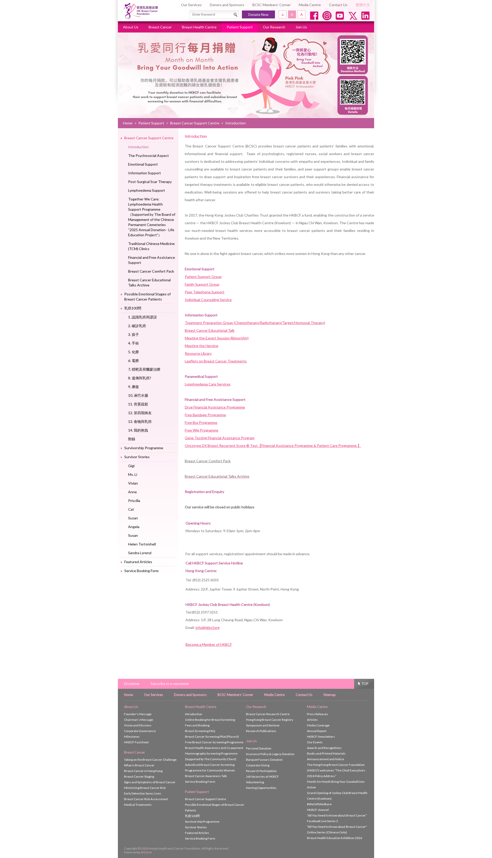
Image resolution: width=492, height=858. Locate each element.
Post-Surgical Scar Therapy (150, 181)
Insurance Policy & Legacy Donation (270, 754)
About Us (130, 27)
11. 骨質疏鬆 (138, 404)
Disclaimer (132, 684)
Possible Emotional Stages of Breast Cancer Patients (147, 296)
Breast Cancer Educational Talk (209, 330)
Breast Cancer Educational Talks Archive (149, 282)
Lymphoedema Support (146, 190)
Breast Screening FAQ (200, 731)
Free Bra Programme (201, 422)
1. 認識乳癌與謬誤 (142, 317)
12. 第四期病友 (140, 413)
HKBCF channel (318, 810)
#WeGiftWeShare (319, 804)
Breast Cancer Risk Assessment (146, 799)
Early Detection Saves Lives (142, 793)
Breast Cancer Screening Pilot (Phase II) (212, 736)
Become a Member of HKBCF (209, 644)
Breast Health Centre (199, 27)
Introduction (138, 147)
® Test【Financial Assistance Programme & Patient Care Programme (301, 445)
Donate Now (258, 14)
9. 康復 (133, 386)
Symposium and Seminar (263, 725)
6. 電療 (133, 360)
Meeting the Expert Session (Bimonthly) (217, 338)
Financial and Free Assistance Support (151, 260)
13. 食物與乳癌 (140, 421)
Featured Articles (138, 562)
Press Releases (317, 714)
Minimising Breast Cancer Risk (145, 788)
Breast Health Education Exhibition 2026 (334, 838)
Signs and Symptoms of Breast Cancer (150, 782)
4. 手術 (133, 343)
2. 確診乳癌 (137, 326)
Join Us (301, 27)
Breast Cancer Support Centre (194, 123)
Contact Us (338, 5)
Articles (312, 720)
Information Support (144, 173)
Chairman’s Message (138, 720)
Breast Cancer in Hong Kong (143, 771)
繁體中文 (363, 5)
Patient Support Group (203, 276)
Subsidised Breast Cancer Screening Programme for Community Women (210, 767)
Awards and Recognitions (324, 748)
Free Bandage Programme (205, 415)
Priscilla (134, 500)
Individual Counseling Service (208, 299)
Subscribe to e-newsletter (170, 684)
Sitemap (329, 695)
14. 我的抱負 (138, 430)
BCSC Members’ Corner (271, 5)
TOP (365, 684)
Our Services (191, 5)
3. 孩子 (133, 334)
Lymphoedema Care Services (208, 384)
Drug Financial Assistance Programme (215, 407)
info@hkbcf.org (208, 627)
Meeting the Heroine (201, 346)
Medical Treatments (138, 805)
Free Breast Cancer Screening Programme (214, 742)
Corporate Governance (140, 731)
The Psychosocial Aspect (148, 155)
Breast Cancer (160, 27)
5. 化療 (133, 352)
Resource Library (198, 353)
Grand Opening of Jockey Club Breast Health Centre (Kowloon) (337, 795)
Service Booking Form (141, 571)
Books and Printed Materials (326, 753)
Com (212, 461)
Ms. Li (132, 474)
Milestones (132, 736)
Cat (131, 509)
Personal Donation (258, 748)
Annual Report (316, 731)
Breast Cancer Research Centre (268, 714)
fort (219, 461)
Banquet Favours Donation (264, 760)
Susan (133, 518)
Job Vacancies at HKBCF (262, 776)
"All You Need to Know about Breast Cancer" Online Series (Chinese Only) (337, 829)
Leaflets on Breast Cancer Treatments (216, 361)
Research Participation (261, 771)
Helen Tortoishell (142, 544)
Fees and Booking (197, 725)
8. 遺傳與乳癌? (139, 378)
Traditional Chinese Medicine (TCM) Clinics (151, 246)
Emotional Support (143, 164)
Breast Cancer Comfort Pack (151, 271)
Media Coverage (318, 725)
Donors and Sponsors (227, 5)
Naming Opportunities (261, 788)
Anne (132, 492)
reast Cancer (197, 461)
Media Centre (310, 5)
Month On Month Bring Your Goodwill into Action (335, 784)
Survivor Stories (137, 457)
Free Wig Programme (201, 430)
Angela (133, 526)
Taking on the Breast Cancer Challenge (150, 760)
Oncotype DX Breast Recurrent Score (215, 445)
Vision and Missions (137, 725)
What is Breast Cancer (139, 765)
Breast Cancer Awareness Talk (206, 776)
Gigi (131, 466)
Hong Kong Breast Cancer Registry (269, 720)
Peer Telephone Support (204, 292)
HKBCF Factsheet (136, 742)
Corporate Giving (257, 765)
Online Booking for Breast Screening (210, 720)
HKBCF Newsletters (321, 736)
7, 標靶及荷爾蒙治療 (144, 369)
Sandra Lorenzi (139, 553)
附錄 (131, 439)
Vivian (133, 483)
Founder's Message (137, 714)
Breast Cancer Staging (139, 776)
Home (127, 123)
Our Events (315, 742)
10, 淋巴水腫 (138, 395)
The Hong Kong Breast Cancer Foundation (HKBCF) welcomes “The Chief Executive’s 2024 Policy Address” (336, 770)
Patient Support (240, 27)
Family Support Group (202, 284)
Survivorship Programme (143, 448)
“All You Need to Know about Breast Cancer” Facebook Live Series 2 (337, 818)
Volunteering (255, 782)
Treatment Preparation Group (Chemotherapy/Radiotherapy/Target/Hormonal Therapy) (255, 322)
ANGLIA (146, 852)
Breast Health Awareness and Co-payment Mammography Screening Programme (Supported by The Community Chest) (214, 753)
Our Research (274, 27)
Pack (226, 461)
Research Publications (261, 731)
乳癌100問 (132, 308)
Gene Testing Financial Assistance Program (219, 438)
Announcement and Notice (325, 759)
